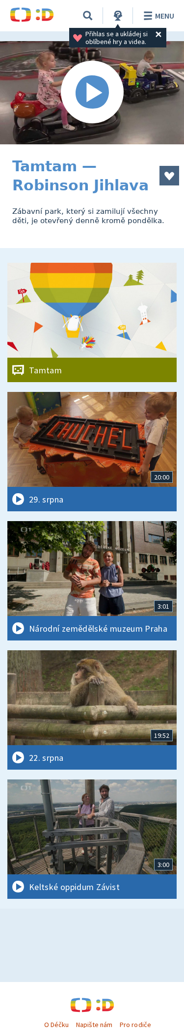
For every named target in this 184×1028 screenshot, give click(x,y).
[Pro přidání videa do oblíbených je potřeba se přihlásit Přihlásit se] (169, 175)
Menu (164, 16)
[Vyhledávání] (88, 15)
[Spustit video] (92, 92)
